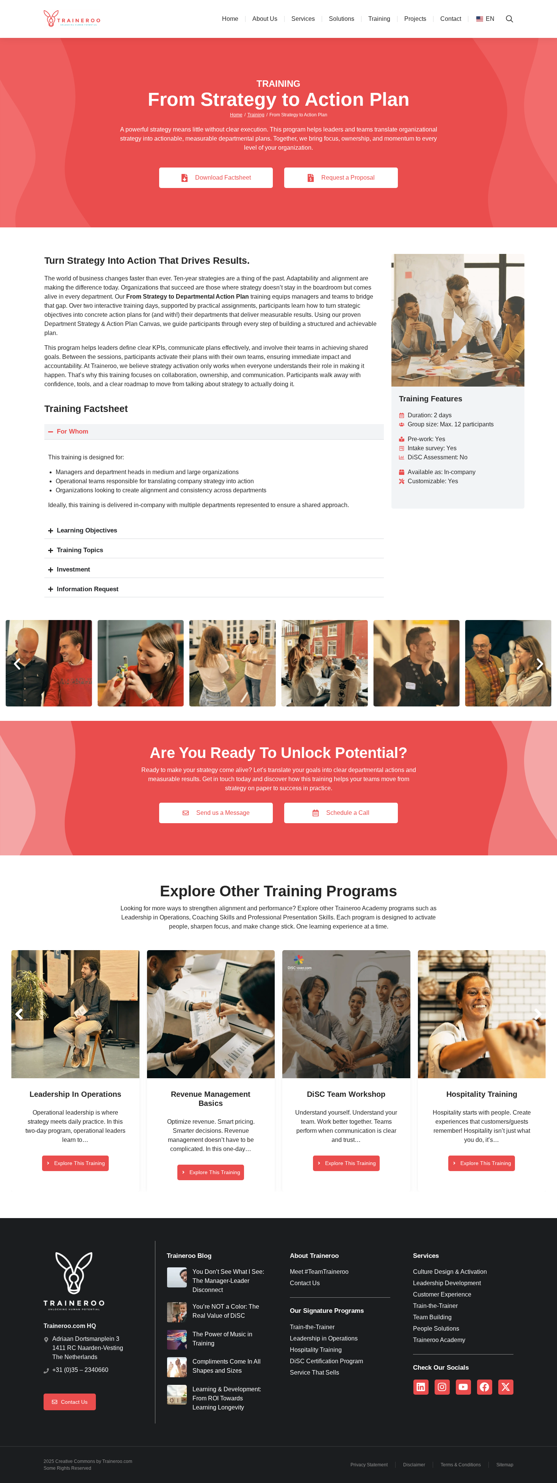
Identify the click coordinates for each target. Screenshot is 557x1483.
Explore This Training (79, 1163)
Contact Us (74, 1402)
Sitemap (504, 1464)
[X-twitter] (505, 1387)
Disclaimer (414, 1464)
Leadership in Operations (75, 1094)
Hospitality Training (481, 1094)
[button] (17, 664)
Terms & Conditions (461, 1464)
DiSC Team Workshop (346, 1094)
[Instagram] (442, 1387)
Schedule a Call (347, 813)
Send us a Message (223, 813)
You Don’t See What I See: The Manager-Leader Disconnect (228, 1280)
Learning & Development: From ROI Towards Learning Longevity (226, 1398)
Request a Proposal (348, 177)
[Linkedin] (421, 1387)
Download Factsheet (223, 177)
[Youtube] (463, 1387)
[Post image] (75, 1014)
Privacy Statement (369, 1464)
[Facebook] (484, 1387)
